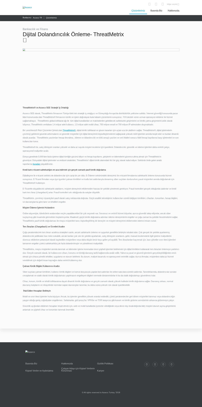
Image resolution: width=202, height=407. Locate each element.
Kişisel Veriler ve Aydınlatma (39, 371)
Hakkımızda (173, 10)
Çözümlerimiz (138, 10)
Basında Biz (156, 10)
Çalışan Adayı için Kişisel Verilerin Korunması (78, 369)
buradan (36, 164)
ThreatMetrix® (69, 130)
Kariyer (100, 371)
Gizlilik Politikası (105, 364)
